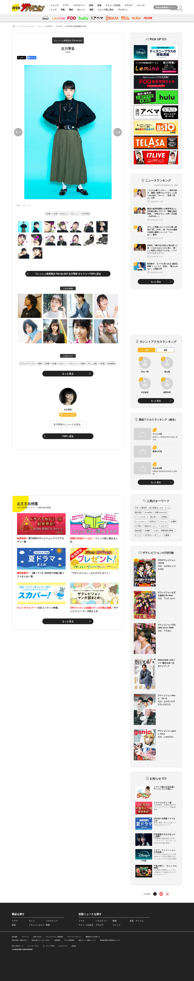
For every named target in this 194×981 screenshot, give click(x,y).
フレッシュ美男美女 (45, 26)
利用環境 (57, 940)
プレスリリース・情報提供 (54, 936)
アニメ (32, 921)
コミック (141, 5)
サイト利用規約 (69, 940)
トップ (54, 9)
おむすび (164, 526)
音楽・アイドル (137, 921)
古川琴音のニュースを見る (67, 424)
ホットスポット (141, 521)
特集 (63, 9)
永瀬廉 (173, 521)
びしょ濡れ (93, 363)
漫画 (91, 9)
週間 (165, 350)
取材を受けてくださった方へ (41, 940)
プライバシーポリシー (74, 936)
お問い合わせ (37, 936)
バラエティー (79, 5)
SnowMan (148, 512)
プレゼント (123, 9)
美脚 (40, 363)
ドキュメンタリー (37, 925)
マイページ (25, 936)
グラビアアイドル (28, 363)
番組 (71, 9)
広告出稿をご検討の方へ (19, 940)
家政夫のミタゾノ (151, 526)
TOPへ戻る (68, 436)
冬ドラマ (138, 535)
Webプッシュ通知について (87, 940)
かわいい (64, 213)
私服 (103, 363)
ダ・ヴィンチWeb (49, 946)
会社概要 (14, 936)
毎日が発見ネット (17, 946)
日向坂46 (148, 535)
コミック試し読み (106, 9)
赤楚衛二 (165, 517)
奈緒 (83, 363)
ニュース (55, 5)
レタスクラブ (63, 946)
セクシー (63, 363)
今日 (146, 350)
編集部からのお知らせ (93, 936)
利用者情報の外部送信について (110, 940)
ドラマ (66, 5)
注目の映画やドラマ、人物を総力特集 (34, 507)
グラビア (129, 5)
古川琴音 (59, 26)
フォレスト (163, 521)
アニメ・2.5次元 (113, 5)
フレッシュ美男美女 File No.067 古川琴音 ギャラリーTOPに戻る (68, 273)
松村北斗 (153, 521)
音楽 (99, 5)
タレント (81, 9)
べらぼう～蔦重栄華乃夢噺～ (164, 530)
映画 (91, 5)
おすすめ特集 (27, 503)
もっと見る (68, 373)
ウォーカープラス (33, 946)
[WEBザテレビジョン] (13, 26)
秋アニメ (158, 535)
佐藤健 (166, 535)
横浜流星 (138, 512)
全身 (56, 213)
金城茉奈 (111, 363)
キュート (75, 213)
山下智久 (138, 526)
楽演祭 (74, 946)
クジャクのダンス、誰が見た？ (147, 517)
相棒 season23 (161, 512)
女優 (48, 213)
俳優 (47, 363)
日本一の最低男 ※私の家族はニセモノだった (152, 507)
